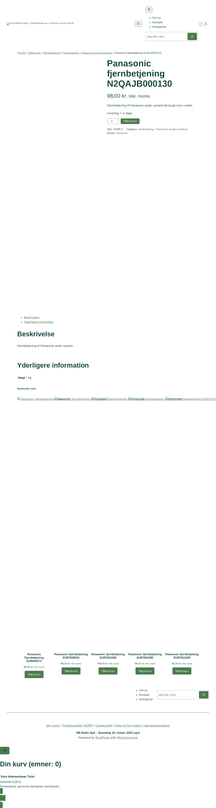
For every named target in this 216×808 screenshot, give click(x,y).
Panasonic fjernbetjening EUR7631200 (182, 656)
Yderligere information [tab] (38, 322)
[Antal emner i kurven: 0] (200, 24)
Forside (21, 52)
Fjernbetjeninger (52, 52)
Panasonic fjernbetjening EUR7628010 (71, 656)
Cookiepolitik (104, 725)
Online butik (34, 52)
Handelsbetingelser (156, 725)
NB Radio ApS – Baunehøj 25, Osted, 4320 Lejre (108, 732)
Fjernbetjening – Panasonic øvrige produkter (88, 52)
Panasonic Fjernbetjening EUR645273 (34, 658)
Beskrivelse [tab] (31, 317)
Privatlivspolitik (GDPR (77, 725)
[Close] (4, 751)
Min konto (53, 725)
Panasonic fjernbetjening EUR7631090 (108, 656)
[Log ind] (205, 23)
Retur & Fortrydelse (128, 725)
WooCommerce (127, 737)
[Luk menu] (149, 9)
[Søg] (192, 36)
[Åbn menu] (138, 24)
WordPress (102, 737)
